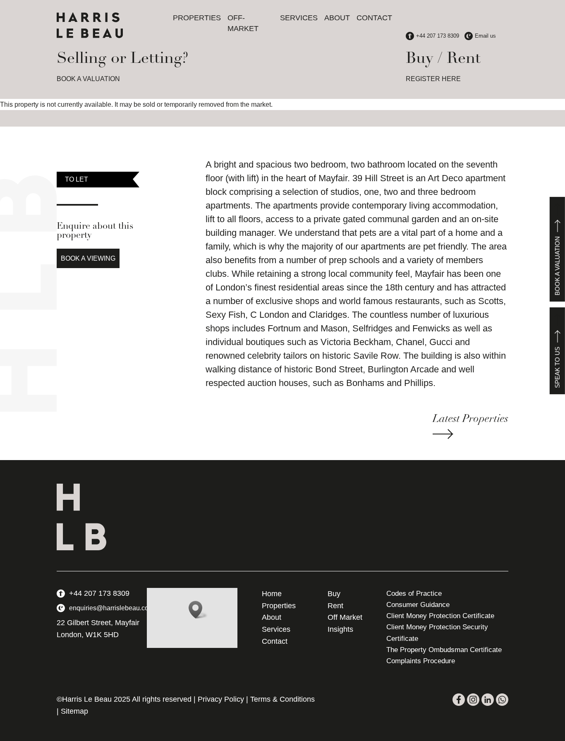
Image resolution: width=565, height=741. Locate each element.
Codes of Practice (414, 593)
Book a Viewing (88, 258)
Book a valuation (557, 265)
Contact (374, 18)
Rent (335, 606)
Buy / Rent (443, 59)
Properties (197, 18)
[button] (198, 610)
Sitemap (74, 711)
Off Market (345, 617)
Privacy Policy (221, 699)
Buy (334, 594)
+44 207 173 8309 (99, 593)
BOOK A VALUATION (88, 78)
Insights (340, 629)
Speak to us (557, 367)
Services (299, 18)
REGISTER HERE (433, 78)
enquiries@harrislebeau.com (111, 608)
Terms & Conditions (282, 699)
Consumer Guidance (418, 605)
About (337, 18)
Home (272, 594)
